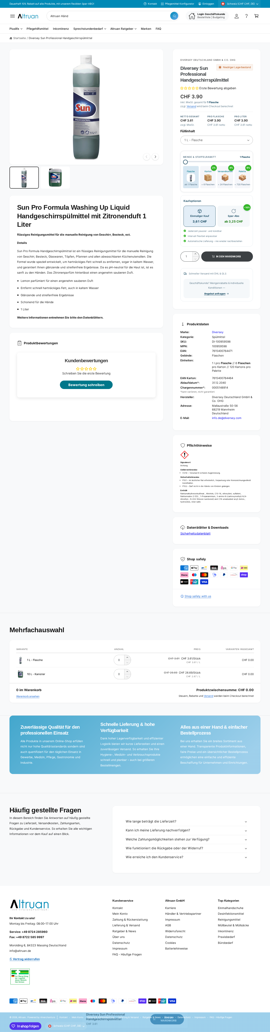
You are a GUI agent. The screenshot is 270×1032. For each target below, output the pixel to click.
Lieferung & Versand (126, 925)
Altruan (22, 1017)
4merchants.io (47, 1017)
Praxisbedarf (226, 937)
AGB (168, 925)
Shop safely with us (198, 596)
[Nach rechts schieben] (155, 156)
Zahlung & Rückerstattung (130, 919)
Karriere (170, 908)
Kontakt (152, 3)
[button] (13, 16)
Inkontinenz (226, 931)
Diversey (217, 332)
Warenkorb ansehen (27, 696)
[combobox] (113, 16)
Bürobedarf (225, 942)
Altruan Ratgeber (121, 29)
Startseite (19, 38)
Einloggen (208, 3)
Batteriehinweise (176, 948)
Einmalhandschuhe (230, 908)
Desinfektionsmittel (231, 913)
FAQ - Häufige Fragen (127, 954)
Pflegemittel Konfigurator (179, 3)
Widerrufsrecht (175, 931)
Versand (191, 106)
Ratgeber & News (124, 931)
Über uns (118, 937)
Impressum (119, 948)
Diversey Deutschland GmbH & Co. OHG (208, 60)
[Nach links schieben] (146, 156)
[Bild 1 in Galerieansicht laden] (24, 178)
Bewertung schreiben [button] (86, 385)
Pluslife (14, 29)
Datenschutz (121, 942)
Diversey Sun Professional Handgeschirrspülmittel (60, 38)
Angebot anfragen (214, 293)
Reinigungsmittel (229, 919)
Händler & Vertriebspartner (183, 913)
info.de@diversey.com (226, 418)
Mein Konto (120, 913)
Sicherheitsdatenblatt (195, 533)
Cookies (170, 942)
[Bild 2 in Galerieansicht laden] (55, 178)
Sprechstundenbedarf (88, 29)
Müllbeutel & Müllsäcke (233, 925)
